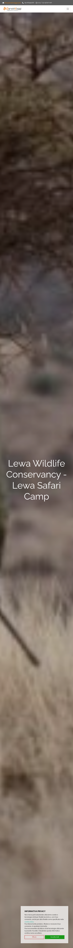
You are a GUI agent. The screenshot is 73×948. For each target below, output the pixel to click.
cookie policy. (29, 922)
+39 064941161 (29, 3)
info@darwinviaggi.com (12, 3)
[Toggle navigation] (67, 9)
